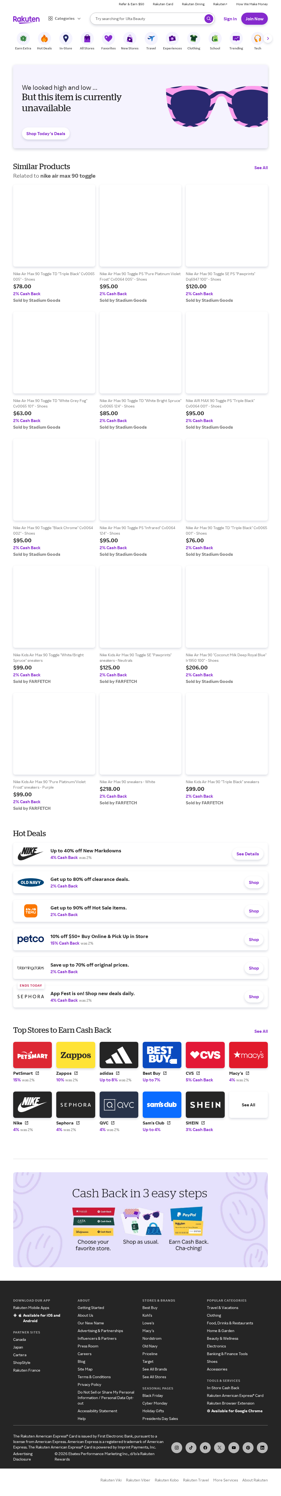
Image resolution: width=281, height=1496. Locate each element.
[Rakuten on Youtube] (233, 1447)
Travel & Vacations (222, 1307)
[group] (54, 244)
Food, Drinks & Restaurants (230, 1323)
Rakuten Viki (111, 1480)
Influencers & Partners (97, 1338)
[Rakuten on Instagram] (176, 1447)
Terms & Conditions (94, 1376)
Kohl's (147, 1315)
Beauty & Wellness (222, 1338)
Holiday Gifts (153, 1410)
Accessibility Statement (97, 1410)
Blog (81, 1361)
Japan (18, 1347)
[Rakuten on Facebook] (205, 1447)
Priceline (150, 1353)
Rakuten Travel (196, 1480)
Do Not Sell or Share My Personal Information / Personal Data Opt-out (106, 1397)
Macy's (148, 1330)
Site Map (85, 1369)
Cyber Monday (154, 1403)
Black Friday (152, 1395)
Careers (84, 1353)
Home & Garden (220, 1330)
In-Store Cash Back (223, 1387)
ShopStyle (21, 1362)
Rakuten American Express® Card (235, 1395)
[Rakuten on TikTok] (191, 1447)
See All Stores (154, 1376)
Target (147, 1361)
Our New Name (91, 1323)
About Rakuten (255, 1480)
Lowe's (148, 1323)
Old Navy (150, 1346)
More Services (225, 1480)
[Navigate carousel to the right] (267, 38)
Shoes (212, 1361)
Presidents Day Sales (160, 1418)
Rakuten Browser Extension (230, 1403)
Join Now (254, 18)
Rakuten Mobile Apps (31, 1307)
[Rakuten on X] (219, 1447)
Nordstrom (151, 1338)
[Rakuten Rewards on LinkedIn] (262, 1447)
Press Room (88, 1346)
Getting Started (91, 1307)
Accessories (217, 1369)
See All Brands (154, 1369)
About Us (85, 1315)
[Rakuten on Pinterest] (248, 1447)
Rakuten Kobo (167, 1480)
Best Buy (150, 1307)
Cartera (19, 1354)
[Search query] (209, 19)
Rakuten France (26, 1370)
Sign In (230, 18)
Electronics (216, 1346)
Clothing (214, 1315)
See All (261, 167)
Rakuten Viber (138, 1480)
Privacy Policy (89, 1384)
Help (82, 1418)
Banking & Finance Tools (227, 1353)
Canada (19, 1339)
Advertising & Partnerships (100, 1330)
